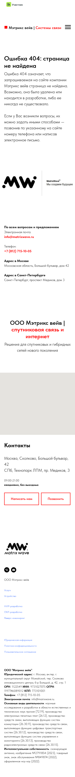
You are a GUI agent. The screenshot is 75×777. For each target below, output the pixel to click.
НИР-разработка (13, 606)
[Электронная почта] (13, 569)
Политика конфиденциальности (20, 645)
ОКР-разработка (13, 612)
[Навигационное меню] (68, 27)
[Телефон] (6, 569)
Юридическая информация (18, 640)
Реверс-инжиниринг (14, 618)
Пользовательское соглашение (20, 651)
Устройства (10, 596)
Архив (7, 629)
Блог (6, 624)
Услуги (7, 590)
